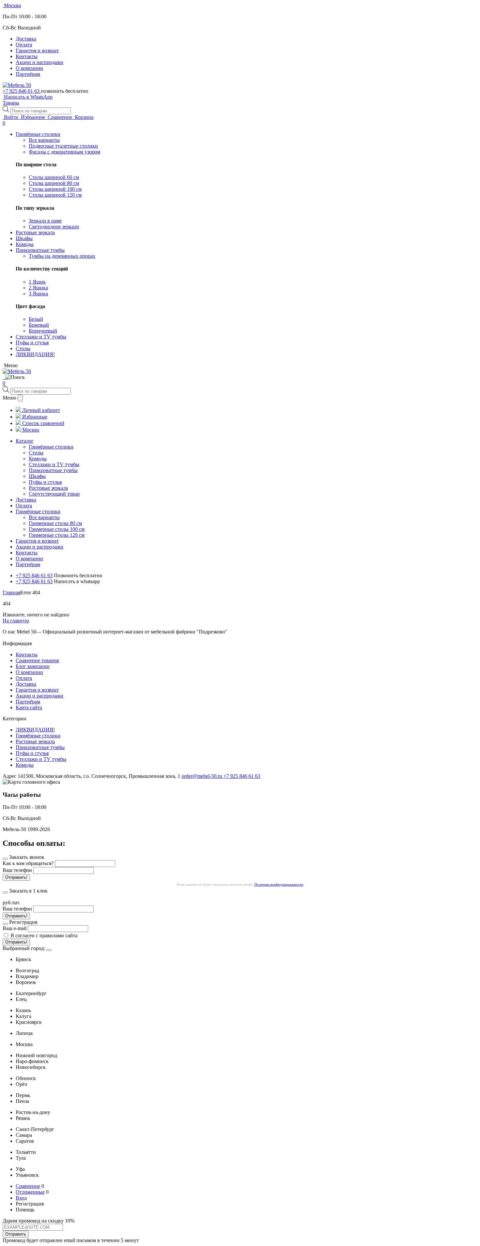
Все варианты (44, 140)
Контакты (27, 56)
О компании (29, 68)
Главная (11, 592)
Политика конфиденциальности (278, 884)
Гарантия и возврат (37, 50)
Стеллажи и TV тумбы (41, 759)
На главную (16, 620)
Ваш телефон (17, 870)
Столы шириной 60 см (54, 177)
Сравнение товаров (37, 660)
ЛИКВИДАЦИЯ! (35, 729)
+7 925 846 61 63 (22, 91)
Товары (11, 103)
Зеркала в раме (45, 220)
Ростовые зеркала (35, 741)
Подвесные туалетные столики (63, 146)
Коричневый (43, 331)
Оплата (24, 44)
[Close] (49, 950)
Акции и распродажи (39, 62)
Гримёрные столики (38, 735)
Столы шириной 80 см (54, 183)
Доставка (26, 38)
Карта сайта (29, 707)
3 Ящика (38, 293)
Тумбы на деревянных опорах (62, 256)
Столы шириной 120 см (55, 195)
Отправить (15, 1234)
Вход (21, 1198)
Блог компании (33, 666)
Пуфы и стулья (32, 753)
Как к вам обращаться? (28, 863)
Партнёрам (28, 74)
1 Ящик (37, 282)
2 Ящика (38, 287)
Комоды (25, 765)
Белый (36, 319)
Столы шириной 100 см (55, 189)
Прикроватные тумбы (40, 747)
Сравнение (28, 1186)
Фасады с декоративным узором (64, 152)
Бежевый (39, 325)
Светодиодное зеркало (54, 226)
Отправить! (16, 877)
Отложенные (30, 1192)
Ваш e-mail (14, 928)
